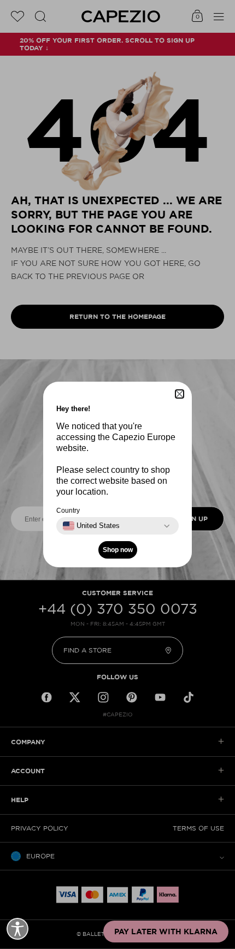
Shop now (118, 550)
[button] (179, 394)
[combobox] (91, 525)
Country (68, 510)
